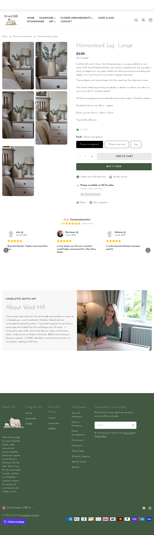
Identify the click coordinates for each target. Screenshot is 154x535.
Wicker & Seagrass (81, 456)
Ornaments (77, 446)
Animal (28, 413)
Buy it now (114, 167)
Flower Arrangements (22, 36)
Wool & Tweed (79, 462)
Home (5, 36)
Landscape (30, 418)
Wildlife (28, 424)
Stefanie (119, 232)
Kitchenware (77, 440)
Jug (136, 144)
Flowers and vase (117, 144)
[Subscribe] (133, 425)
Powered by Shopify (29, 515)
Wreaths (76, 467)
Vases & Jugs (78, 451)
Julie (18, 232)
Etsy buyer (70, 232)
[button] (6, 250)
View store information (90, 194)
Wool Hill (15, 515)
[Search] (136, 20)
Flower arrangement (89, 144)
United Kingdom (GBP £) (18, 508)
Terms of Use (128, 433)
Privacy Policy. (100, 436)
